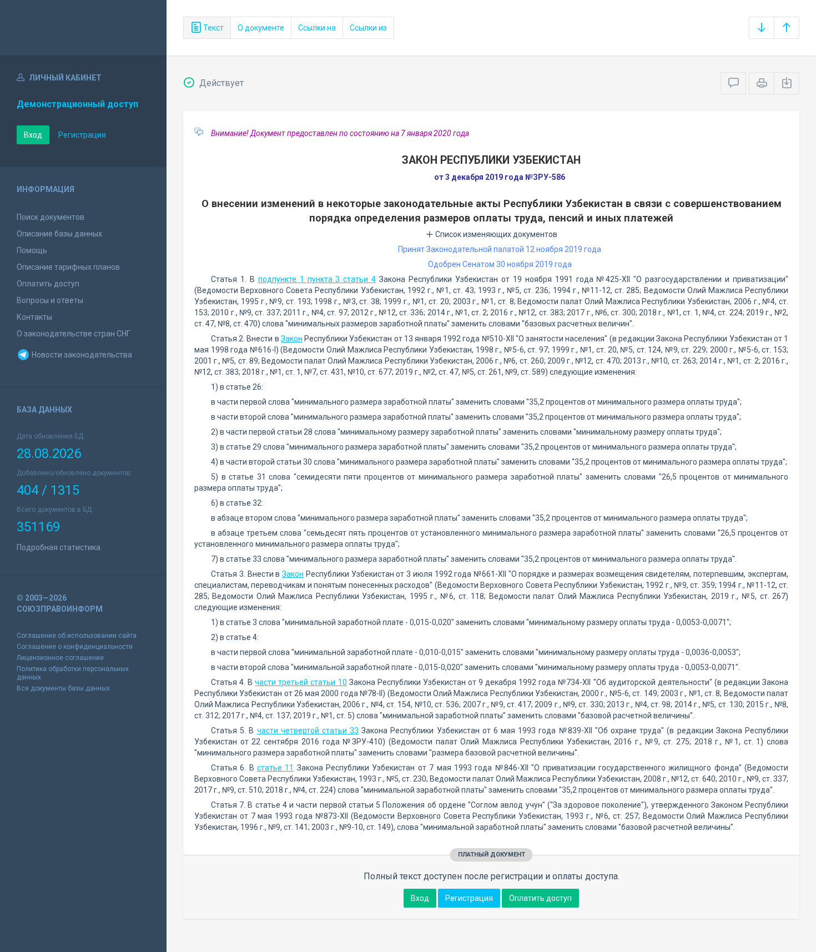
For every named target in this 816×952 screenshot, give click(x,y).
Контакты (34, 317)
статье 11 (275, 767)
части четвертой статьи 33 (308, 730)
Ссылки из (368, 27)
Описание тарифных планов (68, 267)
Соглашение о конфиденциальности (75, 647)
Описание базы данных (59, 233)
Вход (33, 134)
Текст (213, 27)
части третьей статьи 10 (300, 682)
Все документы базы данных (63, 688)
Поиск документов (50, 217)
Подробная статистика (58, 547)
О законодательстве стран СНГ (73, 333)
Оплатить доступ (48, 283)
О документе (261, 27)
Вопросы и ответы (50, 300)
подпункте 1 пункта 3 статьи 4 (317, 279)
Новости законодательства (81, 354)
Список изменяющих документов (495, 234)
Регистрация (82, 134)
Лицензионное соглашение (60, 658)
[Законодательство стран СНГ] (83, 28)
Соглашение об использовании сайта (77, 635)
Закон (292, 338)
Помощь (32, 250)
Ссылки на (317, 27)
